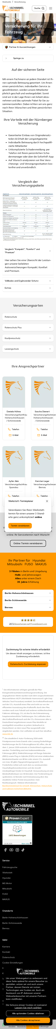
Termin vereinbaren (20, 525)
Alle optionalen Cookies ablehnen (28, 1013)
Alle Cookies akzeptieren (28, 1020)
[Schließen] (47, 501)
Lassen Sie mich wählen (28, 1007)
